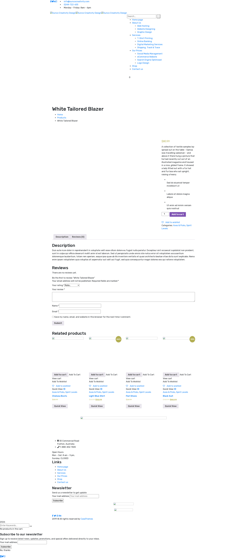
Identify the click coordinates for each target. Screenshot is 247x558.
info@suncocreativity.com (76, 1)
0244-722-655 (71, 4)
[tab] (62, 237)
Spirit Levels (71, 392)
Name (55, 306)
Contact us (62, 482)
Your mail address (60, 496)
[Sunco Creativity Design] (63, 13)
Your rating (58, 285)
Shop (59, 479)
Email (55, 311)
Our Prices (62, 476)
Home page (62, 467)
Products (61, 117)
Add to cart (178, 214)
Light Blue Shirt (97, 396)
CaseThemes (87, 519)
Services (61, 473)
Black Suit (168, 396)
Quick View (60, 406)
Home (60, 114)
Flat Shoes (131, 396)
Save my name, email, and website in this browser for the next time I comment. (92, 317)
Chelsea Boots (59, 396)
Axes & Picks (179, 225)
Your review (58, 289)
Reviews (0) (78, 237)
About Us (61, 470)
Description (62, 237)
